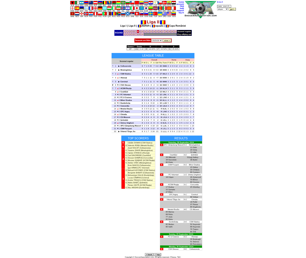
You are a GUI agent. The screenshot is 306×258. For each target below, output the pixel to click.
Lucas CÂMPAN (134, 178)
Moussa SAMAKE (135, 160)
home (181, 2)
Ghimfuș (196, 187)
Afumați (123, 78)
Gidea (195, 167)
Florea (195, 204)
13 (151, 31)
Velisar (195, 197)
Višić (195, 152)
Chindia (123, 114)
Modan (171, 224)
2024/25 (145, 25)
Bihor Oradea (126, 100)
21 (175, 31)
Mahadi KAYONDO (135, 170)
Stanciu (196, 242)
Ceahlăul (124, 92)
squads (159, 25)
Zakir (195, 147)
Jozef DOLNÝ (133, 148)
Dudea (171, 187)
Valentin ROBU (134, 145)
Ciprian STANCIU (135, 153)
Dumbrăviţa (125, 103)
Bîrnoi (195, 180)
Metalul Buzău (126, 109)
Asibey (195, 157)
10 (142, 31)
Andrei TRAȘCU (134, 180)
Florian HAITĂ (133, 185)
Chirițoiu (196, 170)
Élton (170, 192)
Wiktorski (171, 157)
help (182, 8)
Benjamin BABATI (135, 173)
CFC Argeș (125, 112)
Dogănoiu (197, 207)
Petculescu (197, 244)
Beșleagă (197, 239)
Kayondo (196, 224)
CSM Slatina (125, 74)
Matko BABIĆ (133, 183)
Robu (170, 214)
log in (181, 13)
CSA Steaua (125, 85)
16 (160, 31)
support (180, 10)
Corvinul (124, 82)
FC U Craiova (126, 97)
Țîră (194, 232)
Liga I (123, 25)
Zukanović (197, 177)
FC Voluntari (125, 95)
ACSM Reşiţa (126, 88)
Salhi (170, 227)
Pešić (195, 202)
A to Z (220, 2)
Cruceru (196, 182)
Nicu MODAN (133, 188)
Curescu (196, 172)
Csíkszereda (125, 66)
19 (169, 31)
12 (148, 31)
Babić (195, 160)
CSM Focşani (126, 129)
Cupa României (177, 25)
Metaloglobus (126, 70)
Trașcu (195, 229)
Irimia (195, 150)
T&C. (179, 257)
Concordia (124, 106)
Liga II (132, 25)
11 (145, 31)
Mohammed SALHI (135, 175)
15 (157, 31)
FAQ (182, 6)
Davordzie (172, 160)
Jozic (170, 217)
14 (154, 31)
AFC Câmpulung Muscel (130, 126)
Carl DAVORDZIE (135, 155)
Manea (171, 212)
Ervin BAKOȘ (133, 165)
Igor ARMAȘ (133, 168)
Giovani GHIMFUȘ (135, 158)
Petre (170, 162)
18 (166, 31)
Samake (171, 189)
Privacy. (173, 257)
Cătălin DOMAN (134, 143)
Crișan (171, 177)
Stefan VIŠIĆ (133, 163)
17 (163, 31)
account (180, 4)
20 (172, 31)
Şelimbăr (124, 120)
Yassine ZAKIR (134, 150)
